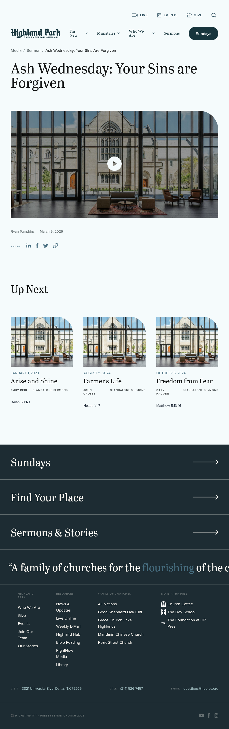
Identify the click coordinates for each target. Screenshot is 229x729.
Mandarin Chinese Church (121, 634)
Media (16, 50)
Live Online (66, 618)
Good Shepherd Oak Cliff (120, 612)
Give (22, 615)
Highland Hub (68, 634)
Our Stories (28, 646)
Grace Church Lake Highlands (115, 623)
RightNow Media (64, 654)
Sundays (203, 33)
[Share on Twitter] (45, 245)
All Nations (107, 604)
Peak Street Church (115, 642)
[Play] (114, 164)
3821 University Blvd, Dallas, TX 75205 (52, 688)
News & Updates (63, 607)
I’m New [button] (74, 33)
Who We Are (29, 607)
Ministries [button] (106, 33)
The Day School (181, 612)
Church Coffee (180, 604)
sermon (33, 50)
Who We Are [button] (136, 33)
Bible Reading (68, 642)
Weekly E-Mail (68, 626)
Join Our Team (25, 635)
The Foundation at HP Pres (187, 623)
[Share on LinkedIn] (28, 245)
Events (24, 624)
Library (62, 665)
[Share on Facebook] (37, 245)
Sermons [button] (172, 33)
